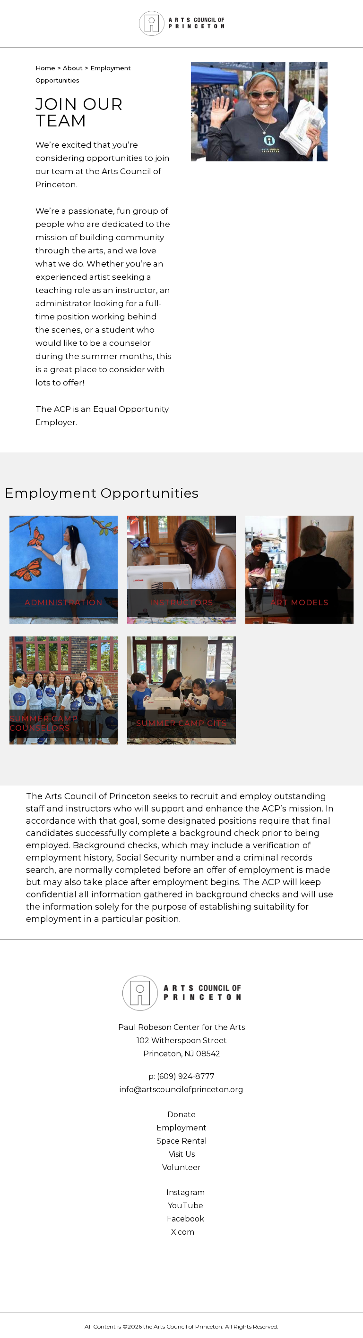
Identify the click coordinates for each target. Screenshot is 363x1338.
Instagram (184, 1192)
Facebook (184, 1218)
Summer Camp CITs (181, 723)
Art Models (299, 602)
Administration (64, 602)
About (73, 68)
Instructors (181, 602)
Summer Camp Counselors (43, 723)
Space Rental (181, 1141)
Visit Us (182, 1154)
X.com (181, 1232)
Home (45, 68)
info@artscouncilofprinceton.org (181, 1089)
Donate (181, 1114)
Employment (181, 1127)
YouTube (184, 1205)
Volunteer (181, 1167)
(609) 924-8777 (186, 1076)
